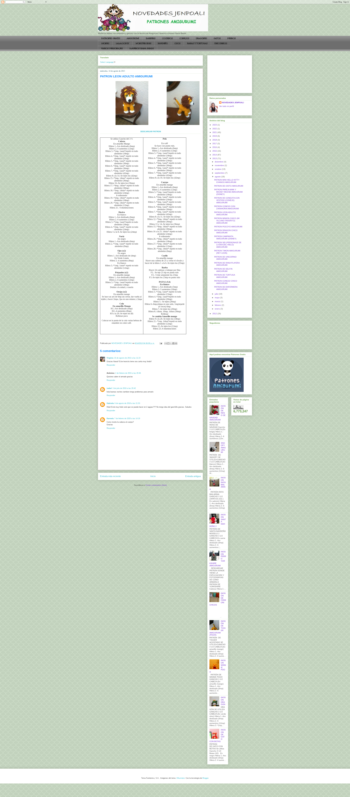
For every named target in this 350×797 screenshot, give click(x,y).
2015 (214, 151)
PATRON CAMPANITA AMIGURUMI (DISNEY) (225, 237)
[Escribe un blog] (168, 343)
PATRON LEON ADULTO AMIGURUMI (225, 213)
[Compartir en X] (171, 343)
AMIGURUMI (133, 38)
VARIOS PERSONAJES (112, 48)
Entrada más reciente (110, 476)
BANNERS (150, 38)
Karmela (110, 418)
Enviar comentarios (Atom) (156, 485)
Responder (111, 365)
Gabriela (110, 403)
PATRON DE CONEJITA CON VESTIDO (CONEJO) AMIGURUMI (227, 200)
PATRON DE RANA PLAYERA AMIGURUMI (227, 264)
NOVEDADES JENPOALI (233, 102)
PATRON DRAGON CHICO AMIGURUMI (225, 231)
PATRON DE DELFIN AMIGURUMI (223, 270)
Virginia (110, 358)
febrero (218, 305)
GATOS (217, 38)
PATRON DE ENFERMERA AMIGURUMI (225, 288)
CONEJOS (184, 38)
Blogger (205, 778)
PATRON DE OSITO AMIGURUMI (228, 186)
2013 (214, 158)
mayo (217, 297)
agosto (218, 177)
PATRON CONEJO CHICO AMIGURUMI (225, 282)
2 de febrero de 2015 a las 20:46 (128, 373)
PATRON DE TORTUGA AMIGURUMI (224, 276)
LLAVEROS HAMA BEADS (141, 48)
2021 (214, 132)
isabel (109, 388)
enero (217, 309)
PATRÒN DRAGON (223, 700)
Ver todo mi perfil (226, 106)
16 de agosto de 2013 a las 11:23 (127, 358)
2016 (214, 147)
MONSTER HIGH (143, 43)
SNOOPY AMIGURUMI (223, 447)
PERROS (231, 38)
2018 (214, 140)
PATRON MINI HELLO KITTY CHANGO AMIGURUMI (226, 181)
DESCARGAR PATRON (150, 131)
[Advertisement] (226, 73)
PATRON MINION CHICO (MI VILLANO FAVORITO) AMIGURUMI (227, 220)
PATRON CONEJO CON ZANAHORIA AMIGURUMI (226, 207)
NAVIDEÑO (163, 43)
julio (217, 294)
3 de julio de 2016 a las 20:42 (124, 388)
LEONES (105, 43)
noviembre (219, 165)
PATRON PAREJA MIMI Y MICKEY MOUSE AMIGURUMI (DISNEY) (228, 191)
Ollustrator (181, 778)
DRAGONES (201, 38)
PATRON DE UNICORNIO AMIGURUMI (225, 258)
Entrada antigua (193, 476)
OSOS (177, 43)
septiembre (220, 173)
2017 (214, 143)
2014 (214, 155)
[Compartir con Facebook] (173, 343)
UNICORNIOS (220, 43)
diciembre (219, 162)
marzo (218, 301)
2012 (214, 313)
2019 (214, 136)
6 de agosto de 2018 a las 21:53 (127, 403)
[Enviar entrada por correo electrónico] (161, 343)
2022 (214, 129)
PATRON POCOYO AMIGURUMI (228, 227)
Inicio (153, 476)
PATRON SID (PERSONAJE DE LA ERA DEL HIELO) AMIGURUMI (227, 244)
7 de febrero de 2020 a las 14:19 (127, 418)
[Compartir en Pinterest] (176, 343)
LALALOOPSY (122, 43)
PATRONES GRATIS (110, 38)
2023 (214, 125)
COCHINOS (167, 38)
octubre (218, 169)
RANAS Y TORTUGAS (197, 43)
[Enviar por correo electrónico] (165, 343)
